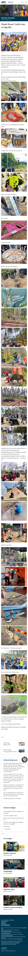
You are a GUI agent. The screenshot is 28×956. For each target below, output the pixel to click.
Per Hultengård (7, 873)
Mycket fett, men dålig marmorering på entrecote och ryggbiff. (13, 823)
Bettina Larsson (7, 909)
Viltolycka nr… (7, 826)
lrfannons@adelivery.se (5, 933)
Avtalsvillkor (3, 923)
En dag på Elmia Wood (10, 751)
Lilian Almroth (11, 920)
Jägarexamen (7, 744)
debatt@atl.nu (19, 938)
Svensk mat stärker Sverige (10, 815)
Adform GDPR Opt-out (5, 925)
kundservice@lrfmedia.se (6, 931)
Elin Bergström (7, 855)
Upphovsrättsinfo (4, 921)
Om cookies (3, 922)
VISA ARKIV (8, 829)
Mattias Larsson (7, 891)
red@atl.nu (3, 937)
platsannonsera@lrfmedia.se (6, 935)
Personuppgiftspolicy (5, 924)
